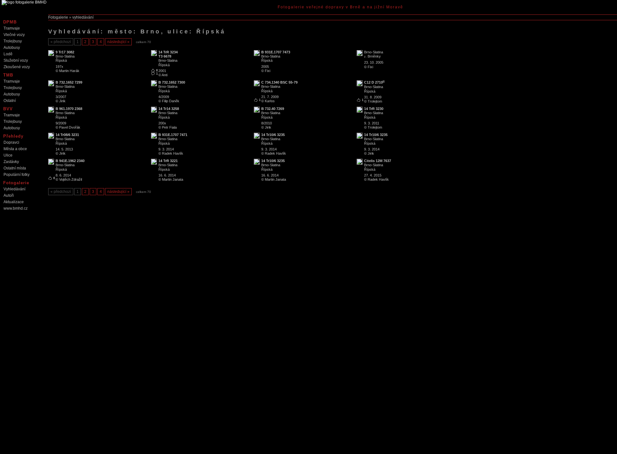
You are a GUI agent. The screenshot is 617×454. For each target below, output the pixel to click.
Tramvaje (12, 28)
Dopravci (11, 142)
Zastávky (11, 161)
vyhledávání (83, 17)
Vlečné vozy (14, 34)
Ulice (8, 155)
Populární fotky (17, 174)
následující (116, 42)
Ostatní (10, 100)
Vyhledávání (14, 189)
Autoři (9, 195)
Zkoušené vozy (17, 67)
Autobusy (12, 47)
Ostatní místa (15, 168)
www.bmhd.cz (16, 208)
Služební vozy (16, 60)
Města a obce (15, 149)
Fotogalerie (58, 17)
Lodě (8, 54)
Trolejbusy (13, 41)
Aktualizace (14, 202)
